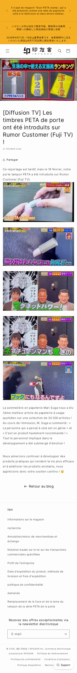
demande (13, 593)
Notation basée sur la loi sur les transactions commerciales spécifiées (36, 552)
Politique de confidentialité (26, 659)
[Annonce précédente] (7, 11)
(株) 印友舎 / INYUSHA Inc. (30, 648)
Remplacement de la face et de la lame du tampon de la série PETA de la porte (35, 604)
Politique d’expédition (29, 665)
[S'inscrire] (65, 634)
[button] (7, 51)
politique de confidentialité (25, 584)
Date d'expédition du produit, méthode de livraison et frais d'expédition (35, 574)
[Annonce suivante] (70, 11)
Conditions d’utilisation (57, 659)
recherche (14, 528)
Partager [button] (12, 159)
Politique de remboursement (52, 653)
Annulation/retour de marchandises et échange (32, 539)
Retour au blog (41, 486)
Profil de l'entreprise (20, 563)
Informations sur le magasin (25, 519)
